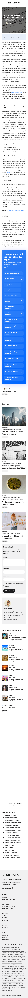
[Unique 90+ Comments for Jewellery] (5, 658)
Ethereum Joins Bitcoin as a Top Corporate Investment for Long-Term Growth (13, 502)
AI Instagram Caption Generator (11, 827)
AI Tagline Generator (8, 850)
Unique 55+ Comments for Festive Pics (16, 680)
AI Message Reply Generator (16, 980)
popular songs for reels (16, 92)
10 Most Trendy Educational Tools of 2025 (12, 537)
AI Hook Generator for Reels (13, 987)
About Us (4, 925)
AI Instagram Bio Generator (10, 825)
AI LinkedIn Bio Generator (10, 832)
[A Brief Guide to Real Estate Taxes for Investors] (14, 416)
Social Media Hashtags (8, 906)
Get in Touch (5, 939)
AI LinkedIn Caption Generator (11, 835)
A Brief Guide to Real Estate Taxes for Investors (12, 433)
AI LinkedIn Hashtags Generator (11, 837)
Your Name (6, 568)
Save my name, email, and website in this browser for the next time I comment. (14, 585)
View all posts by (10, 619)
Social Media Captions (8, 899)
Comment (6, 557)
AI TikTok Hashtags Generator (13, 976)
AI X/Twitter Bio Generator (10, 852)
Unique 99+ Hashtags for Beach (16, 649)
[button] (2, 2)
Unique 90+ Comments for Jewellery (16, 660)
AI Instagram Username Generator (14, 966)
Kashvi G (12, 645)
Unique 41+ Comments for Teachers (16, 690)
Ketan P (12, 665)
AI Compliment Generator (10, 817)
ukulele (8, 172)
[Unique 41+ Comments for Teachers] (5, 688)
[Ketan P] (7, 603)
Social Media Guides (7, 908)
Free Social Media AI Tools (10, 923)
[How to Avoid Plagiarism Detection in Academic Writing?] (14, 450)
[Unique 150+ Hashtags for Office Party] (5, 698)
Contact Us (5, 927)
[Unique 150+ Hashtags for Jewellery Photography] (5, 755)
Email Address (7, 576)
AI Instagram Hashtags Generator (12, 830)
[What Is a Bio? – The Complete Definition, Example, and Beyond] (5, 636)
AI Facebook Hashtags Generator (12, 822)
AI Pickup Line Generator (15, 988)
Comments (4, 897)
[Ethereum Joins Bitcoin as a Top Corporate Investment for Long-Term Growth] (14, 484)
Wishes (4, 915)
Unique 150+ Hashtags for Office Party (16, 700)
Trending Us (8, 995)
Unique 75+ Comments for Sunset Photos (16, 670)
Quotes (4, 911)
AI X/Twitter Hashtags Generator (11, 857)
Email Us (4, 929)
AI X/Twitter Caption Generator (11, 855)
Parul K (11, 675)
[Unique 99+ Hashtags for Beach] (5, 648)
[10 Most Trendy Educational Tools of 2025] (14, 521)
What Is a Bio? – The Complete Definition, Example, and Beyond (17, 639)
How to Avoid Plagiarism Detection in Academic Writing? (14, 467)
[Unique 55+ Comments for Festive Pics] (5, 678)
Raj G (11, 633)
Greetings (5, 913)
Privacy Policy (6, 937)
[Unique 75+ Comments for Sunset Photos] (5, 668)
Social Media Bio (6, 904)
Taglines (4, 917)
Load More (14, 866)
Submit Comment (9, 590)
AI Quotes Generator (8, 845)
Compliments (5, 902)
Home (4, 36)
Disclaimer (5, 935)
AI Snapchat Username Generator (14, 983)
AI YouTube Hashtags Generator (14, 970)
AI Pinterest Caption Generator (11, 840)
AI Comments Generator (9, 815)
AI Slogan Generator (8, 847)
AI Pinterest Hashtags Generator (12, 842)
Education (9, 36)
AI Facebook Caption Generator (11, 820)
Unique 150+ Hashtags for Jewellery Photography (16, 804)
